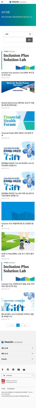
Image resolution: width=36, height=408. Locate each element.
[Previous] (8, 325)
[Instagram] (8, 369)
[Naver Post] (19, 369)
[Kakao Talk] (13, 369)
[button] (2, 2)
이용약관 (3, 388)
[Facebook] (2, 369)
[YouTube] (24, 369)
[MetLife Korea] (12, 342)
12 (24, 325)
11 (21, 325)
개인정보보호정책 (11, 388)
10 (18, 325)
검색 (29, 40)
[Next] (28, 325)
